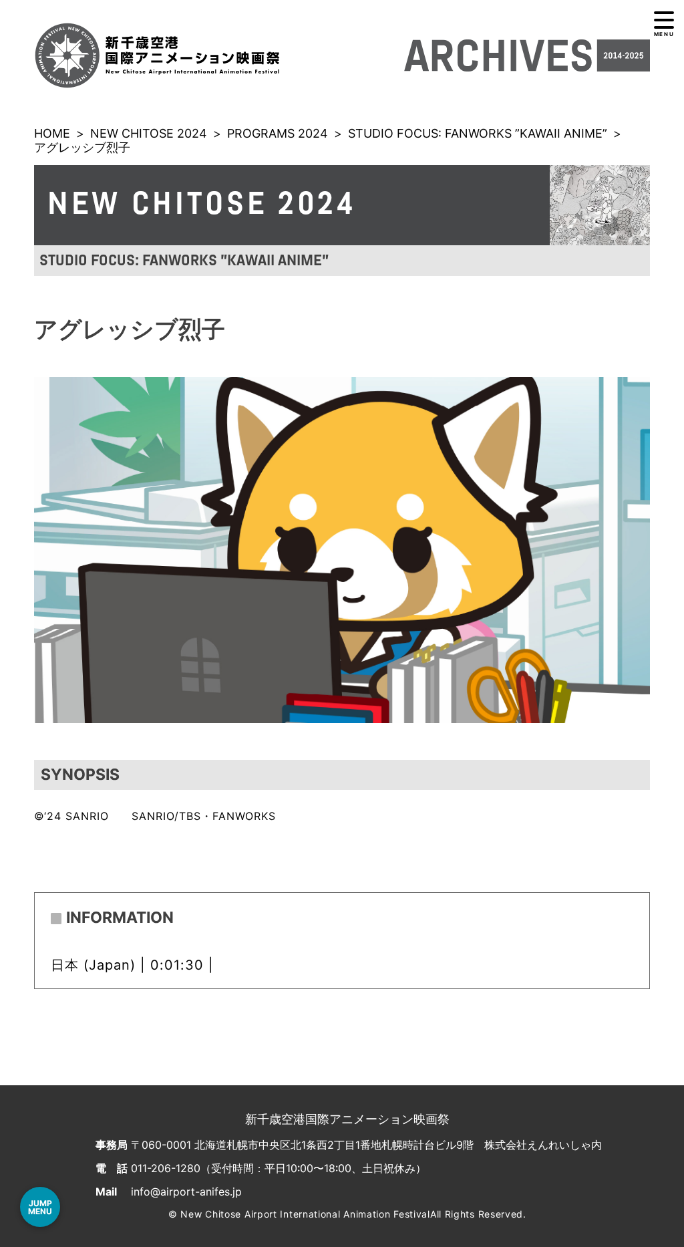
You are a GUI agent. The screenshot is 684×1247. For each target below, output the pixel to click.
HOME (52, 133)
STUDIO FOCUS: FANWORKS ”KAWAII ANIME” (477, 133)
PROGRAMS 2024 (277, 133)
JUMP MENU (40, 1207)
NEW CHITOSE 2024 (148, 133)
